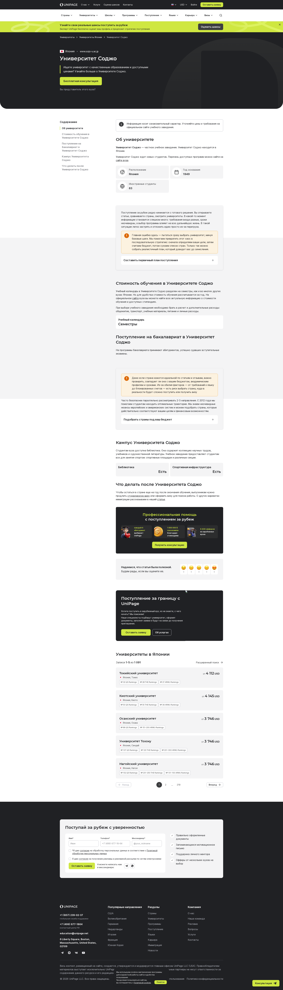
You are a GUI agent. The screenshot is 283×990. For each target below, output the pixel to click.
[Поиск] (220, 15)
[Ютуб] (83, 952)
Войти (194, 4)
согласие (84, 850)
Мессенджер (138, 838)
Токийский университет (138, 673)
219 (178, 784)
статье (161, 499)
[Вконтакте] (76, 952)
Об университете (72, 128)
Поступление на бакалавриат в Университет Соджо (74, 147)
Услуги (96, 4)
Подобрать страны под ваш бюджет (148, 419)
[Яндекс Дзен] (69, 952)
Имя (70, 838)
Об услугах (162, 632)
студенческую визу (138, 495)
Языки (172, 15)
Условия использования (170, 978)
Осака (134, 722)
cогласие (83, 859)
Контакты (128, 4)
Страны (65, 15)
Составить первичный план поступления (151, 260)
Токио (134, 677)
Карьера (190, 15)
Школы (108, 15)
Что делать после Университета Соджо (75, 167)
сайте (135, 298)
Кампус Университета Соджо (75, 158)
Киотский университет (137, 696)
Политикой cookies (142, 983)
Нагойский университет (138, 764)
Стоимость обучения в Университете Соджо (75, 136)
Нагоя (134, 768)
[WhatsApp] (132, 866)
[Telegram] (126, 866)
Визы (207, 15)
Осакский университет (137, 718)
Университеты (87, 15)
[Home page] (69, 4)
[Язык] (174, 4)
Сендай (135, 745)
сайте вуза (122, 160)
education (74, 933)
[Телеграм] (62, 952)
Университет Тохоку (135, 741)
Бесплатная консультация (81, 81)
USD (182, 4)
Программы (128, 15)
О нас (84, 4)
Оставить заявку (212, 4)
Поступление (152, 15)
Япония (126, 677)
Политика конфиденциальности (205, 978)
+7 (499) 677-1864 (71, 924)
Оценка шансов (112, 4)
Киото (134, 700)
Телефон (104, 838)
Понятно (161, 982)
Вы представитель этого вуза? (78, 89)
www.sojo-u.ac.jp (89, 51)
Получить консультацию (169, 545)
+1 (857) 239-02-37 (71, 915)
